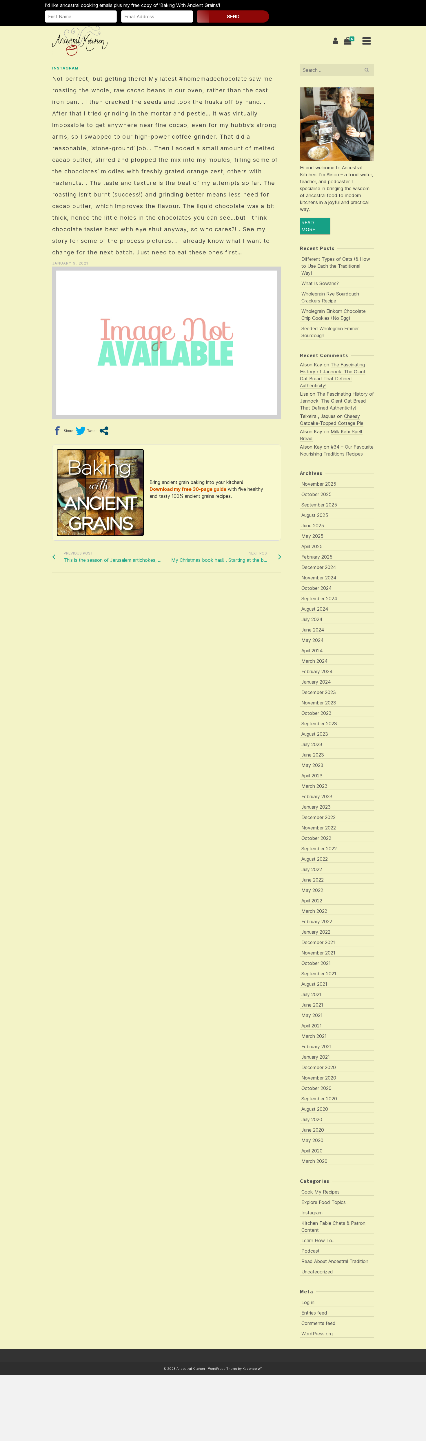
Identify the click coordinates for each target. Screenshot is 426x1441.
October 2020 (316, 1088)
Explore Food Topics (323, 1202)
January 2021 (315, 1057)
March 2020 (314, 1161)
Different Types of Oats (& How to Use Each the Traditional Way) (335, 266)
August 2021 (314, 984)
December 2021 (318, 942)
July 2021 (311, 994)
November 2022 (318, 828)
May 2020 (312, 1140)
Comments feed (318, 1323)
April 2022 (311, 901)
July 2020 (311, 1119)
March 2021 (314, 1036)
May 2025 (312, 536)
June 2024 (312, 630)
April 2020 (312, 1151)
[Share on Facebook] (62, 431)
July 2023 (311, 744)
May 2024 (312, 640)
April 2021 (311, 1026)
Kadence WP (253, 1369)
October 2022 (316, 838)
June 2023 (312, 755)
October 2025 (316, 494)
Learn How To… (318, 1240)
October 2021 (316, 963)
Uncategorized (317, 1272)
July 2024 (312, 619)
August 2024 (314, 609)
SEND (233, 16)
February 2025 (316, 557)
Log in (307, 1302)
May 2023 (312, 765)
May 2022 (312, 890)
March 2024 (314, 661)
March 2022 (314, 911)
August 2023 (314, 734)
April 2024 (312, 651)
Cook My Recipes (320, 1192)
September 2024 (319, 598)
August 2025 (314, 515)
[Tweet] (86, 431)
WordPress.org (317, 1334)
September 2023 (319, 723)
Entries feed (314, 1313)
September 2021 (318, 973)
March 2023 (314, 786)
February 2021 (316, 1046)
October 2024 (316, 588)
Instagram (65, 68)
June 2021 (312, 1005)
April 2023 (312, 776)
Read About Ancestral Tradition (334, 1261)
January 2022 (315, 932)
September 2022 (319, 848)
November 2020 (318, 1078)
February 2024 (317, 671)
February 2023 (316, 796)
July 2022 (311, 869)
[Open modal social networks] (104, 431)
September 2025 (319, 505)
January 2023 (316, 807)
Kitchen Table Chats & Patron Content (333, 1226)
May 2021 (312, 1015)
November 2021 (318, 953)
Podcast (310, 1251)
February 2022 (316, 921)
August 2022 (314, 859)
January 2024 (316, 682)
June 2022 (312, 880)
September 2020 (319, 1099)
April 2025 (312, 546)
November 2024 (318, 578)
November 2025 (318, 484)
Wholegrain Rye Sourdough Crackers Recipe (330, 297)
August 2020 (314, 1109)
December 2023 (318, 692)
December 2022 (318, 817)
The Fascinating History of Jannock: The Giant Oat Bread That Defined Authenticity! (337, 401)
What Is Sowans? (320, 283)
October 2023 (316, 713)
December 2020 (318, 1067)
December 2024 (318, 567)
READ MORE (308, 226)
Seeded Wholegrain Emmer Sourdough (330, 332)
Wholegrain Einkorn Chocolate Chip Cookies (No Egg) (333, 314)
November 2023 (318, 703)
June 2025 (312, 525)
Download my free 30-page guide (188, 489)
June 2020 (312, 1130)
